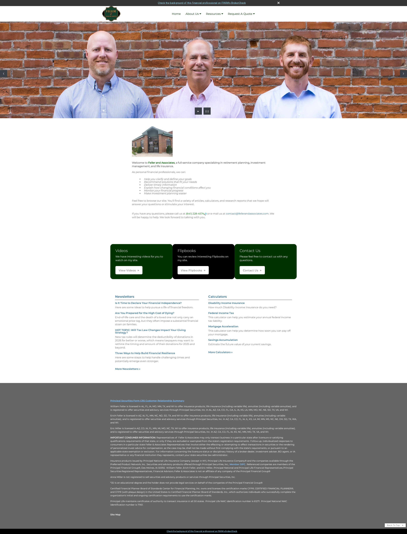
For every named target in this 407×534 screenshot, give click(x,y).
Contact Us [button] (250, 270)
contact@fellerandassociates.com (247, 213)
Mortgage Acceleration (223, 326)
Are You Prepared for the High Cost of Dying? (144, 313)
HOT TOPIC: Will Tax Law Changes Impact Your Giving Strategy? (150, 331)
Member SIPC (237, 464)
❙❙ (207, 111)
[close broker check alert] (278, 3)
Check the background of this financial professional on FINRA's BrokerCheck (202, 2)
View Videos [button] (127, 270)
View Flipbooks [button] (191, 270)
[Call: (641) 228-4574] (205, 213)
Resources (213, 14)
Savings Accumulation (223, 339)
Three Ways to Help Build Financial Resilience (145, 353)
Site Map (115, 514)
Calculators (217, 297)
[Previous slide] (3, 73)
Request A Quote (240, 14)
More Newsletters (127, 368)
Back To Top (393, 525)
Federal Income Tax (221, 313)
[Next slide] (403, 73)
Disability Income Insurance (226, 303)
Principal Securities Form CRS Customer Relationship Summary (147, 400)
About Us (192, 14)
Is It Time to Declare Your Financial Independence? (148, 303)
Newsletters (124, 297)
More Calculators (220, 352)
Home (176, 14)
